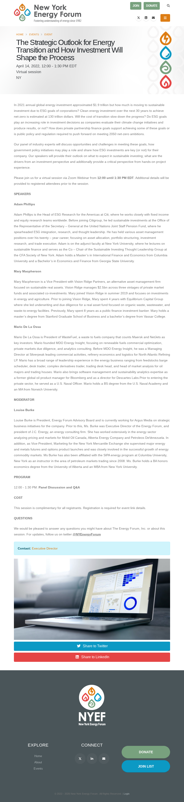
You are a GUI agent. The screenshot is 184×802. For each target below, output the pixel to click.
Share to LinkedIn (95, 657)
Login (126, 793)
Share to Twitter (95, 646)
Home (20, 34)
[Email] (153, 18)
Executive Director (45, 548)
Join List (146, 766)
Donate (151, 5)
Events (34, 34)
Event (48, 34)
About (38, 762)
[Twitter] (139, 18)
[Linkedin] (92, 758)
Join (136, 5)
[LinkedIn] (146, 18)
